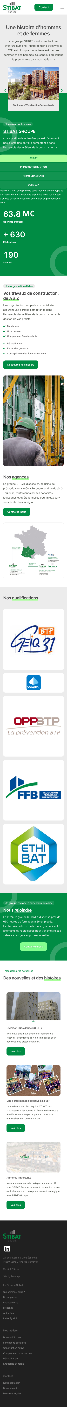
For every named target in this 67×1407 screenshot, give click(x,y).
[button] (5, 90)
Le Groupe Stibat (13, 1285)
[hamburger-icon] (62, 7)
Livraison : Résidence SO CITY (24, 1028)
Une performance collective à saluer (28, 1100)
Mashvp (15, 1276)
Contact (8, 1376)
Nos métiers (10, 1330)
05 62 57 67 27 (11, 1269)
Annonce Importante (19, 1177)
